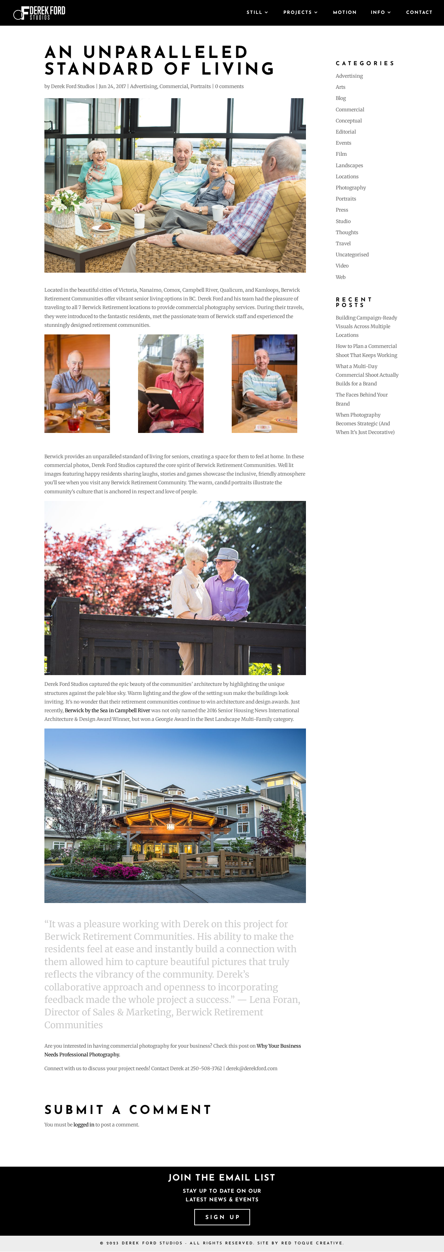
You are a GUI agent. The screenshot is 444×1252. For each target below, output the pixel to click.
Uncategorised (352, 255)
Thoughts (347, 232)
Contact (419, 12)
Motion (345, 12)
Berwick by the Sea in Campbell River (108, 710)
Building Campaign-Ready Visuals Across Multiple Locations (366, 326)
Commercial (174, 86)
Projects (297, 12)
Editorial (346, 132)
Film (341, 154)
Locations (347, 176)
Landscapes (349, 165)
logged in (84, 1125)
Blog (341, 98)
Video (342, 266)
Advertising (143, 86)
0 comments (229, 86)
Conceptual (349, 121)
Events (343, 143)
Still (255, 12)
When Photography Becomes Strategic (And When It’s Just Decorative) (365, 423)
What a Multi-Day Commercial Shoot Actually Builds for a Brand (367, 375)
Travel (343, 243)
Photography (351, 188)
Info (378, 12)
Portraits (200, 86)
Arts (340, 87)
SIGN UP (223, 1217)
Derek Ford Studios (73, 86)
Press (342, 210)
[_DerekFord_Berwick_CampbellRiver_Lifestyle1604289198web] (175, 383)
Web (340, 277)
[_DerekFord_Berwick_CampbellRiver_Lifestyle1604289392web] (81, 383)
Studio (343, 221)
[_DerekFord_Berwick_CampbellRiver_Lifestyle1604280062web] (269, 383)
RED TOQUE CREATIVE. (312, 1243)
